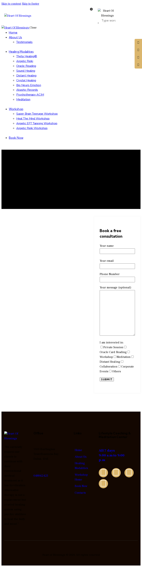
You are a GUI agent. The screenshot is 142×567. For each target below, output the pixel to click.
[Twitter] (103, 472)
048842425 (40, 476)
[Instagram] (129, 472)
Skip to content (11, 4)
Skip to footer (30, 4)
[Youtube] (103, 483)
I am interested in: (117, 357)
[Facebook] (116, 472)
